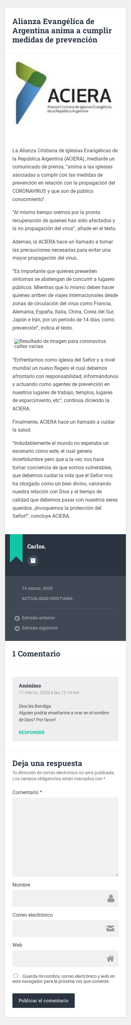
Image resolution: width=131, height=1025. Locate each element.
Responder (32, 733)
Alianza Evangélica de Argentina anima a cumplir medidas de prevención (62, 30)
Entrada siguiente (40, 627)
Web (17, 945)
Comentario (27, 792)
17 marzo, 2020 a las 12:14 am (49, 692)
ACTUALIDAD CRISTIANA (47, 598)
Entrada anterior (38, 617)
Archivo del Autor (33, 560)
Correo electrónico (32, 915)
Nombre (21, 885)
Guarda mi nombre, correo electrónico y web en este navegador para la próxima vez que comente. (63, 979)
